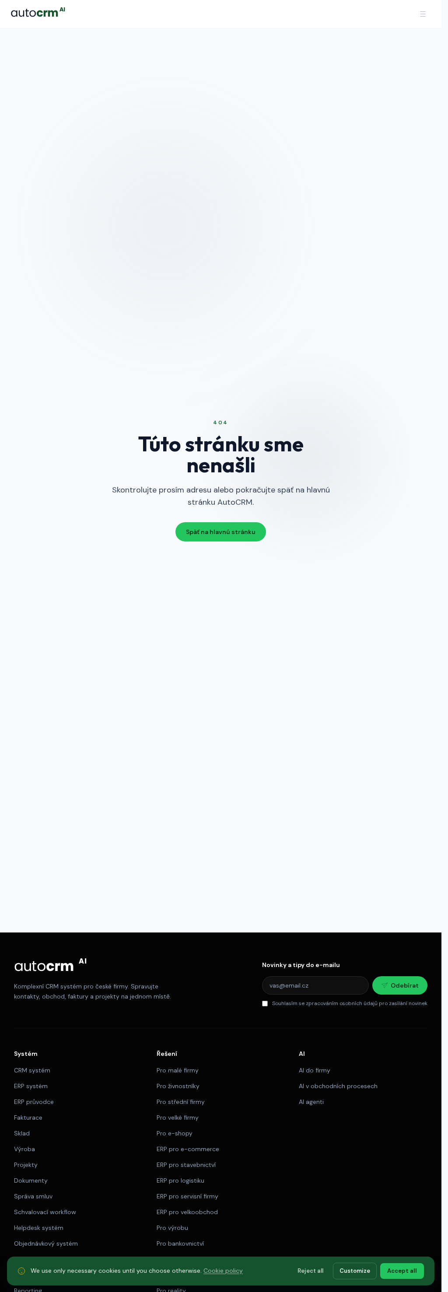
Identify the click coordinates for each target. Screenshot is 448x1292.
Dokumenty (31, 1180)
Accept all (402, 1271)
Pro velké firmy (178, 1117)
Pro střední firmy (181, 1102)
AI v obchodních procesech (338, 1086)
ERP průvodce (34, 1102)
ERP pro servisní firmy (187, 1196)
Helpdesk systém (38, 1228)
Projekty (26, 1165)
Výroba (24, 1149)
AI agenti (311, 1102)
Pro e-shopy (174, 1133)
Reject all (310, 1271)
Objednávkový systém (46, 1243)
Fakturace (28, 1117)
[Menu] (422, 14)
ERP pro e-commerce (188, 1149)
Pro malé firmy (178, 1070)
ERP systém (31, 1086)
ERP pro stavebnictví (186, 1165)
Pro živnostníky (178, 1086)
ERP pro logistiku (180, 1180)
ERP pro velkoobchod (187, 1212)
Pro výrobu (172, 1228)
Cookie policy (223, 1271)
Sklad (22, 1133)
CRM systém (32, 1070)
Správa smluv (33, 1196)
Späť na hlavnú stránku (221, 532)
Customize (355, 1271)
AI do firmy (314, 1070)
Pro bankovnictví (180, 1243)
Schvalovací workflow (45, 1212)
